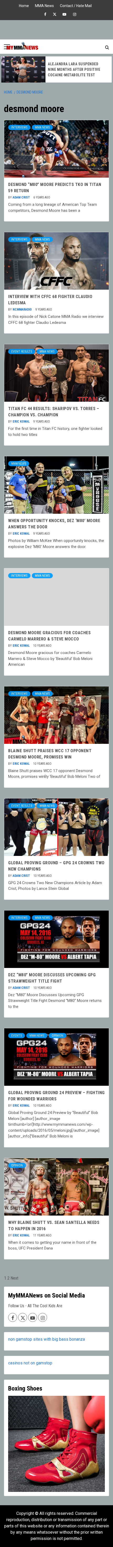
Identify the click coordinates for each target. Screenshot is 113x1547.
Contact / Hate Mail (76, 5)
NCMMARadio (23, 309)
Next (14, 1278)
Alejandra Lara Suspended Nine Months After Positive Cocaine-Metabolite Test (74, 69)
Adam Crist (22, 197)
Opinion (57, 1035)
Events (16, 1035)
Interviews (19, 127)
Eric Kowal (21, 421)
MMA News (44, 5)
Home (24, 5)
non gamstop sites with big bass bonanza (46, 1339)
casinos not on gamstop (30, 1363)
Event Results (21, 351)
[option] (56, 69)
